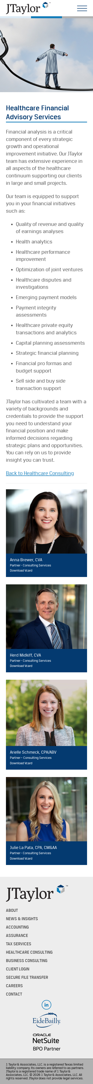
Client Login (17, 969)
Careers (14, 986)
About (12, 910)
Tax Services (18, 944)
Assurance (17, 935)
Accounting (17, 927)
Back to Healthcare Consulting (40, 473)
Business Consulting (26, 961)
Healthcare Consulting (29, 952)
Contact (14, 994)
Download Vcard (21, 570)
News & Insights (22, 919)
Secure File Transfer (27, 977)
